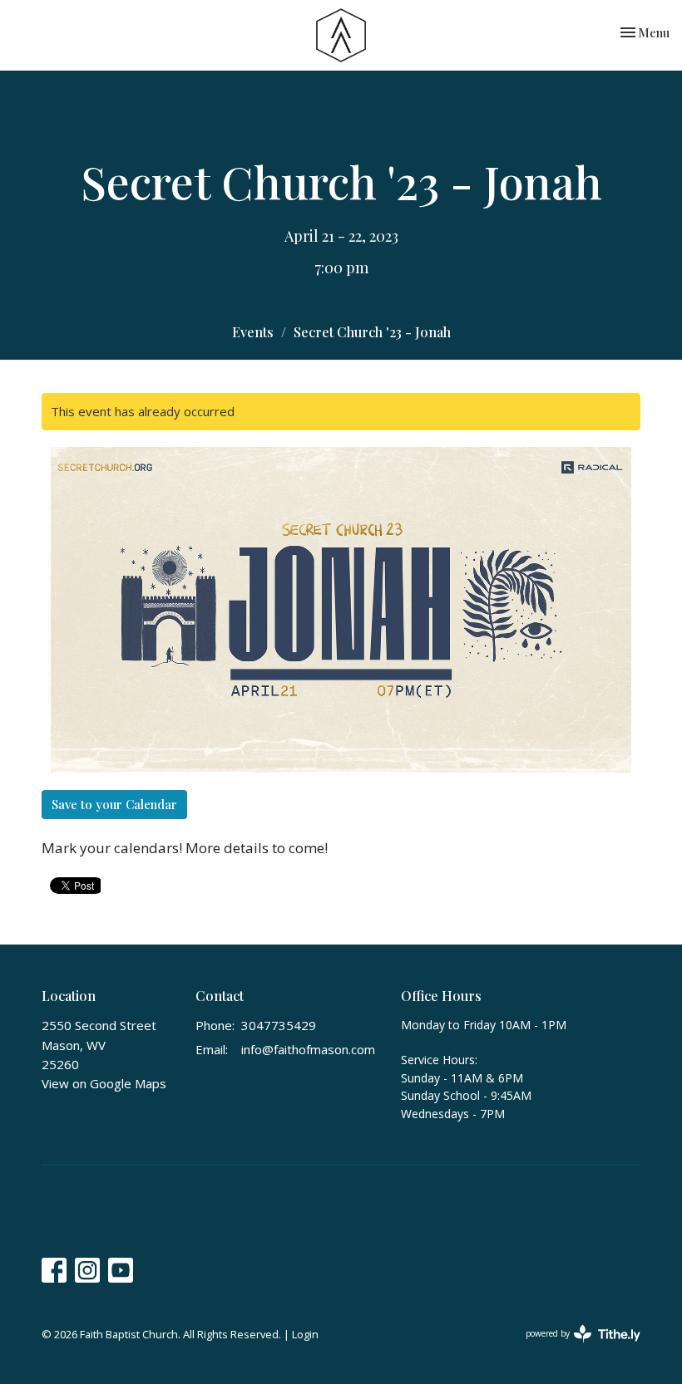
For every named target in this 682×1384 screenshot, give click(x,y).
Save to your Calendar (114, 804)
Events (253, 332)
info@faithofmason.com (308, 1049)
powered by (574, 1347)
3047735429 (278, 1025)
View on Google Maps (104, 1083)
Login (305, 1334)
